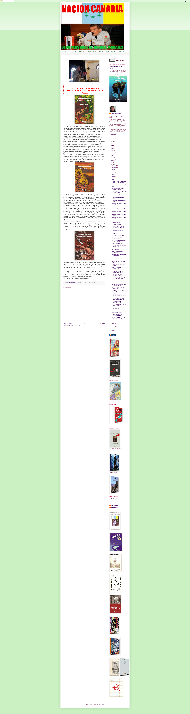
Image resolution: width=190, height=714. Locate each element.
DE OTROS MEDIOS (110, 51)
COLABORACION (115, 249)
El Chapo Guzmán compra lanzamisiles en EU (117, 315)
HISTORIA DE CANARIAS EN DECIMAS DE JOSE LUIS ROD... (119, 321)
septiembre (114, 171)
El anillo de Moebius (115, 498)
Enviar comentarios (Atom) (74, 325)
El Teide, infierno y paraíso (117, 194)
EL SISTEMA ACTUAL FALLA (117, 243)
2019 (112, 150)
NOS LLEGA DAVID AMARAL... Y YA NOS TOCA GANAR (119, 285)
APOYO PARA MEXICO (116, 307)
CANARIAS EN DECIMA (72, 284)
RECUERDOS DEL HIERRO (117, 257)
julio (113, 174)
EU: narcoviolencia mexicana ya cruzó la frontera (118, 259)
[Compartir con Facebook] (94, 282)
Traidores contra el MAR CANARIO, (119, 235)
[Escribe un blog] (91, 282)
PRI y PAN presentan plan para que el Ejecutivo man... (119, 198)
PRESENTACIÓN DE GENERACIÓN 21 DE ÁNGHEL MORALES (119, 182)
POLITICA (82, 54)
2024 (112, 141)
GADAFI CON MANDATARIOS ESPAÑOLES (118, 252)
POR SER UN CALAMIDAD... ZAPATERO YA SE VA (117, 302)
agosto (113, 172)
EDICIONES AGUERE (80, 51)
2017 (112, 153)
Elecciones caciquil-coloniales (118, 248)
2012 (112, 162)
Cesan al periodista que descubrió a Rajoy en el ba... (119, 268)
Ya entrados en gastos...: (117, 237)
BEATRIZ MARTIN (115, 507)
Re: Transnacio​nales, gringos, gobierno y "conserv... (118, 189)
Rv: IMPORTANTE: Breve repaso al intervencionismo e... (119, 241)
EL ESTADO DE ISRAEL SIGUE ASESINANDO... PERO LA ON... (119, 272)
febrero (113, 325)
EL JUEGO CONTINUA (116, 238)
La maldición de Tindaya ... (117, 312)
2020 (112, 148)
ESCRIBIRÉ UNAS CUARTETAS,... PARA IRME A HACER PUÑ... (119, 227)
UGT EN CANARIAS (116, 222)
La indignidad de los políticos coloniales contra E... (118, 294)
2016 (112, 155)
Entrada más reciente (68, 323)
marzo (113, 323)
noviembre (114, 167)
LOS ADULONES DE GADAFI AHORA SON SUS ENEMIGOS (118, 299)
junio (113, 176)
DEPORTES (65, 54)
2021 (112, 146)
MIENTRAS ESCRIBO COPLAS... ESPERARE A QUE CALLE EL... (119, 318)
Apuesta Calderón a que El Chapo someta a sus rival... (119, 192)
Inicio (85, 323)
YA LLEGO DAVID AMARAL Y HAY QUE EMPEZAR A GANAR (119, 278)
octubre (113, 169)
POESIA (89, 54)
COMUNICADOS (74, 54)
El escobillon (113, 503)
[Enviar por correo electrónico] (90, 282)
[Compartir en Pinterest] (95, 282)
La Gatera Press (114, 505)
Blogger (102, 704)
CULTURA (100, 51)
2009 (112, 330)
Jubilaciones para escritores (117, 229)
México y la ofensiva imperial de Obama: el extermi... (118, 282)
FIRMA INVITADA (92, 51)
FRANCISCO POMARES (116, 501)
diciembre (114, 165)
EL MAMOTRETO (115, 233)
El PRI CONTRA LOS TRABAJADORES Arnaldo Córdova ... (117, 310)
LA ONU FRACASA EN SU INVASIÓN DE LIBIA (117, 275)
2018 (112, 152)
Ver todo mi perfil (112, 134)
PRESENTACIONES (98, 54)
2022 (112, 145)
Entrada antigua (101, 323)
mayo (113, 177)
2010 (112, 329)
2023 (112, 143)
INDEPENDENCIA (121, 51)
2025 (112, 140)
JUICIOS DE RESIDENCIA (117, 224)
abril (113, 179)
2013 (112, 160)
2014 (112, 159)
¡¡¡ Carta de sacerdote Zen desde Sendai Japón (118, 288)
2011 (112, 164)
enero (113, 326)
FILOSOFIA (107, 54)
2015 (112, 157)
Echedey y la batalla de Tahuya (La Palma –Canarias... (119, 305)
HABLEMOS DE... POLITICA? (118, 195)
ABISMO (113, 186)
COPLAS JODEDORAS (67, 51)
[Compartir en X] (92, 282)
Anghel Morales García (116, 113)
